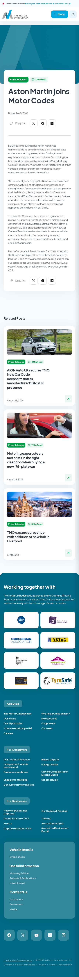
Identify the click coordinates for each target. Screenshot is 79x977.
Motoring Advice (19, 873)
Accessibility (65, 964)
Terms (52, 964)
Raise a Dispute (50, 759)
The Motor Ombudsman (17, 713)
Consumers (16, 899)
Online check (17, 856)
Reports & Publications (23, 878)
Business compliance (16, 772)
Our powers (48, 723)
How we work (49, 718)
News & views (17, 882)
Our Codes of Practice (17, 759)
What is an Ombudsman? (55, 713)
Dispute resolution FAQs (18, 828)
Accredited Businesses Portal (54, 830)
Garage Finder (49, 764)
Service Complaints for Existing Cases (54, 773)
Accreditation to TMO (16, 818)
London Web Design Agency (18, 960)
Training (46, 818)
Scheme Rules (49, 779)
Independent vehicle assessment (16, 766)
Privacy (42, 964)
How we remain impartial (18, 728)
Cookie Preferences (25, 964)
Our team (46, 728)
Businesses (16, 904)
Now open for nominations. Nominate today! (47, 3)
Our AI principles (13, 723)
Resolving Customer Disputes (15, 812)
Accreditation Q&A (52, 823)
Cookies (8, 964)
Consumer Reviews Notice (19, 784)
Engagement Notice (15, 779)
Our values (10, 718)
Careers (8, 733)
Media (13, 909)
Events (8, 823)
